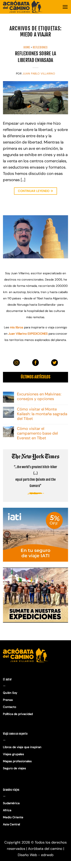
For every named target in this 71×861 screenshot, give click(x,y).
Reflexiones (40, 47)
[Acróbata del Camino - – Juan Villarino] (22, 7)
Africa (7, 810)
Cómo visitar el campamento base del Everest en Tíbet (37, 433)
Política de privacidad (18, 714)
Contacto (9, 707)
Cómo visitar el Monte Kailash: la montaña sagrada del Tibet (42, 414)
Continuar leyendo (35, 191)
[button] (65, 6)
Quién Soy (10, 693)
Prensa (8, 700)
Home (26, 47)
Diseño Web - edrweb (35, 855)
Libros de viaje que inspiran (22, 747)
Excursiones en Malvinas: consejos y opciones (39, 396)
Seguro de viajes (14, 768)
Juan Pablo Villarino (38, 73)
